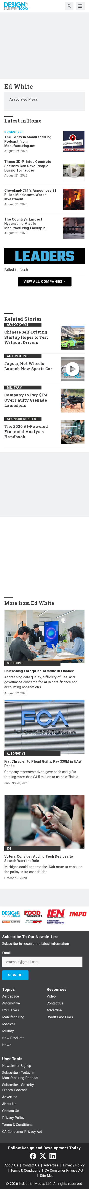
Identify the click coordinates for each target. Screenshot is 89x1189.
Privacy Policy (74, 1165)
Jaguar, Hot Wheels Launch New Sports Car (28, 366)
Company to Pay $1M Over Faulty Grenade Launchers (26, 400)
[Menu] (80, 6)
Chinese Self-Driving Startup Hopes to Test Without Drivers (26, 337)
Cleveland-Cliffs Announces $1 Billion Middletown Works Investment (30, 194)
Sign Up (15, 975)
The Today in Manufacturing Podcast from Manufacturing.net (28, 141)
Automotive (17, 324)
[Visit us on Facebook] (33, 1156)
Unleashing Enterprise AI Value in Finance (39, 671)
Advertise (51, 1165)
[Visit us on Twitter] (43, 1156)
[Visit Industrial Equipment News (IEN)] (56, 914)
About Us (11, 1165)
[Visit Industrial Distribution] (11, 921)
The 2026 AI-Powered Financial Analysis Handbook (26, 431)
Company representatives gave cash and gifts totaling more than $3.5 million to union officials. (41, 774)
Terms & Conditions (25, 1170)
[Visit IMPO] (78, 914)
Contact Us (31, 1165)
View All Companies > (45, 282)
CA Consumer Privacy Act (64, 1170)
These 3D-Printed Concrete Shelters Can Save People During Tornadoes (27, 166)
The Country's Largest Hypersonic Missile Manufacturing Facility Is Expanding (25, 223)
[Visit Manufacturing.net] (33, 921)
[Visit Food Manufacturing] (33, 914)
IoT (9, 848)
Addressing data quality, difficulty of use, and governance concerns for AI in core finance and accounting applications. (41, 682)
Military (14, 387)
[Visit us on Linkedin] (52, 1156)
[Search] (69, 6)
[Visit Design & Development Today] (11, 914)
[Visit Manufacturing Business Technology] (56, 921)
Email (6, 953)
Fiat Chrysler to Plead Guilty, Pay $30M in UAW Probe (43, 763)
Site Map (47, 1176)
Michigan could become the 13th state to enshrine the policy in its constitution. (43, 869)
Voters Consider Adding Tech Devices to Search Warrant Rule (38, 858)
